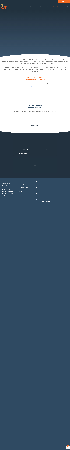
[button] (20, 194)
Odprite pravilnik (35, 125)
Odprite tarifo (35, 97)
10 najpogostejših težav (29, 6)
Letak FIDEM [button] (44, 182)
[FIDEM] (4, 6)
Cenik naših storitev (47, 6)
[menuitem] (21, 6)
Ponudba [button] (44, 188)
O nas (65, 6)
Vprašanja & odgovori (39, 6)
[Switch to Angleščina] (67, 6)
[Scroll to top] (68, 445)
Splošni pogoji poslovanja (57, 6)
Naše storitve (21, 6)
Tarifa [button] (43, 194)
